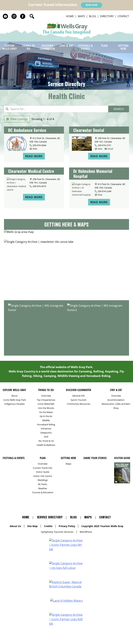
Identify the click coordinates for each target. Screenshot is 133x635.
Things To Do (28, 47)
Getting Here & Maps (66, 224)
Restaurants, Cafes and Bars (116, 403)
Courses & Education (42, 492)
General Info (78, 395)
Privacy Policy (67, 526)
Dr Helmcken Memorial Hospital (92, 173)
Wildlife (46, 420)
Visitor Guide (42, 471)
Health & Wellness (46, 445)
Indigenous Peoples (14, 403)
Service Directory (66, 84)
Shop (116, 408)
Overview (46, 395)
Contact (123, 16)
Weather (42, 488)
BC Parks (42, 484)
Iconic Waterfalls (46, 403)
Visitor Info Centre (42, 476)
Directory (107, 16)
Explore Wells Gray (9, 47)
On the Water (46, 412)
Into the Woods (46, 408)
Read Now (91, 4)
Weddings (43, 480)
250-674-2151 (104, 145)
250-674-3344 (39, 145)
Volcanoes (46, 428)
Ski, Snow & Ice (46, 440)
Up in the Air (46, 416)
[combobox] (56, 109)
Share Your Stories (66, 295)
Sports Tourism (78, 399)
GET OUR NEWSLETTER (66, 286)
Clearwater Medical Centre (31, 171)
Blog (92, 16)
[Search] (32, 16)
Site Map (32, 526)
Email (110, 148)
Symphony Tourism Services (57, 531)
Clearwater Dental (88, 130)
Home (70, 16)
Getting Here (123, 47)
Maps (81, 16)
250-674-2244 (104, 191)
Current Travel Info (42, 467)
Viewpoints (46, 432)
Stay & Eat (66, 46)
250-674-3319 (39, 186)
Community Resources (78, 403)
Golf (46, 436)
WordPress (86, 531)
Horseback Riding (46, 424)
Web (35, 148)
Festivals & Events (85, 47)
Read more (34, 156)
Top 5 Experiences (46, 399)
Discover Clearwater (47, 47)
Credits (48, 526)
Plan (104, 46)
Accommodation (116, 399)
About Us (15, 526)
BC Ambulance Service (27, 130)
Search (118, 109)
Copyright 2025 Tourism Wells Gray (102, 526)
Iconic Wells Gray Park (14, 399)
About (14, 395)
